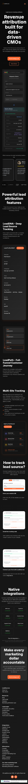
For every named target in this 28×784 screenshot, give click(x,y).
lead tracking (7, 278)
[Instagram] (15, 776)
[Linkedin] (12, 776)
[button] (25, 4)
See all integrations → (14, 638)
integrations (9, 575)
